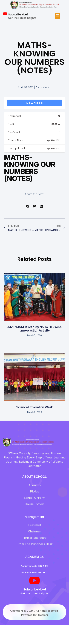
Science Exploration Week (34, 407)
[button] (28, 206)
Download (34, 103)
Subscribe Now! (18, 14)
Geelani (43, 615)
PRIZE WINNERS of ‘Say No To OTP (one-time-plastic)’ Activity (35, 328)
